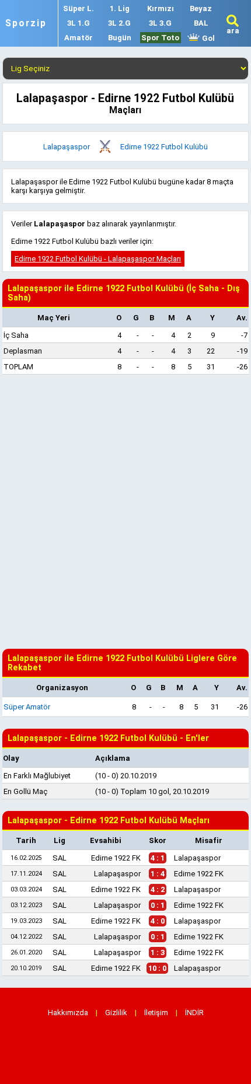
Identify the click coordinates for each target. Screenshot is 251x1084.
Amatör (78, 37)
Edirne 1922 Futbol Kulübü (164, 146)
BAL (201, 23)
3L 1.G (78, 23)
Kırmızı (160, 8)
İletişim (156, 1012)
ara (232, 30)
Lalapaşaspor (66, 146)
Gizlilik (116, 1012)
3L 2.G (119, 23)
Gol (207, 38)
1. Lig (120, 8)
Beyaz (201, 8)
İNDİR (194, 1012)
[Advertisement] (125, 511)
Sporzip (26, 23)
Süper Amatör (27, 706)
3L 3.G (160, 23)
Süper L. (78, 8)
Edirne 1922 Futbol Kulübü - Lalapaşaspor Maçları (98, 258)
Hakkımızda (68, 1012)
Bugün (119, 37)
